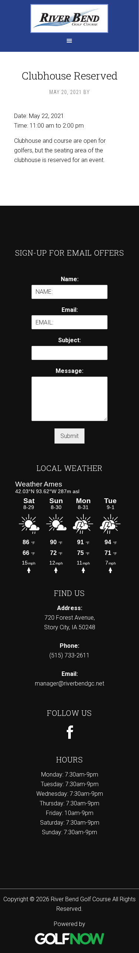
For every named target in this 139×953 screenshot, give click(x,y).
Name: (70, 279)
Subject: (69, 340)
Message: (69, 370)
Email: (70, 309)
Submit (69, 436)
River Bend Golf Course (69, 18)
